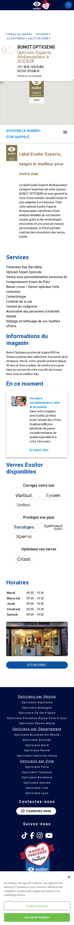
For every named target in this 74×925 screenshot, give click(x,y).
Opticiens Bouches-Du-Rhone (37, 734)
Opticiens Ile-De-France (37, 712)
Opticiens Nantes (37, 782)
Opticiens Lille (37, 787)
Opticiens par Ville (37, 761)
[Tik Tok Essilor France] (24, 836)
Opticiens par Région (37, 697)
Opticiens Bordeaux (37, 777)
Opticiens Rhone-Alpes (37, 723)
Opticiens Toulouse (37, 772)
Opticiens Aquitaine (37, 702)
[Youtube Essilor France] (49, 836)
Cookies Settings (37, 905)
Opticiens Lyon (37, 793)
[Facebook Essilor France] (32, 836)
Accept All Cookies (36, 917)
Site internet (37, 665)
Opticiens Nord (37, 745)
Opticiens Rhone (37, 750)
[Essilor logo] (37, 4)
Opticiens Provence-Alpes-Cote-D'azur (37, 718)
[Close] (69, 877)
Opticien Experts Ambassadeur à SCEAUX (34, 57)
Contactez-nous (38, 811)
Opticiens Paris (37, 766)
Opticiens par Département (37, 729)
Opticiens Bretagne (37, 707)
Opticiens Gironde (37, 739)
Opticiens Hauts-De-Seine (37, 755)
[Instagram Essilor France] (40, 836)
